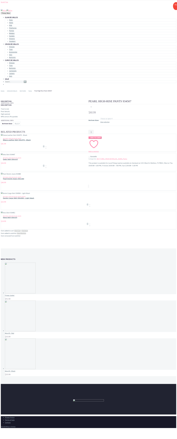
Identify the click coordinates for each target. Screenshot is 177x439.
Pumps (11, 31)
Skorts (24, 196)
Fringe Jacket (9, 295)
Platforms (12, 28)
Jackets (12, 73)
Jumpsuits (12, 71)
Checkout (24, 231)
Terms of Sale (10, 420)
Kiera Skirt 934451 (10, 217)
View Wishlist (21, 233)
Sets (10, 55)
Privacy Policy (10, 417)
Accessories (13, 52)
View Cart (17, 231)
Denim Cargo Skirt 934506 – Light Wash (18, 198)
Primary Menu (6, 13)
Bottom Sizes (94, 120)
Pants (30, 91)
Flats (11, 20)
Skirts (19, 138)
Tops (11, 49)
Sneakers (12, 41)
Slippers (12, 39)
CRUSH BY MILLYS (12, 44)
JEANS (120, 159)
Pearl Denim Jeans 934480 (13, 179)
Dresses (12, 47)
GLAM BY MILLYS (11, 17)
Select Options (43, 146)
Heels (11, 23)
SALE (7, 79)
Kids (10, 25)
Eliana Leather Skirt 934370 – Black (17, 140)
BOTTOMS (23, 91)
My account (9, 6)
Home (2, 91)
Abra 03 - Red (9, 333)
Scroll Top (4, 2)
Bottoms (12, 57)
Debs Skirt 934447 (10, 159)
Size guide (93, 156)
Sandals (12, 36)
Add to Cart (95, 137)
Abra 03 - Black (10, 371)
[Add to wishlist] (46, 147)
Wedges (12, 33)
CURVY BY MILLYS (12, 60)
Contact (8, 422)
